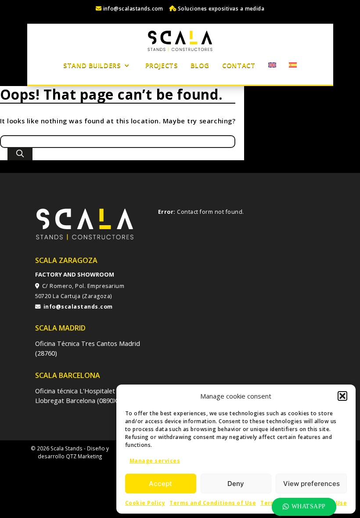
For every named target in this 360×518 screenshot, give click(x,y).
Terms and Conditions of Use (212, 503)
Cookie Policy (145, 503)
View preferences (311, 483)
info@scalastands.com (132, 8)
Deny (235, 483)
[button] (342, 396)
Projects (161, 65)
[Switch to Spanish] (292, 65)
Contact (238, 65)
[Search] (20, 154)
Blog (200, 65)
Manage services (155, 460)
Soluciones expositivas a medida (220, 8)
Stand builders (91, 65)
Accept (160, 483)
